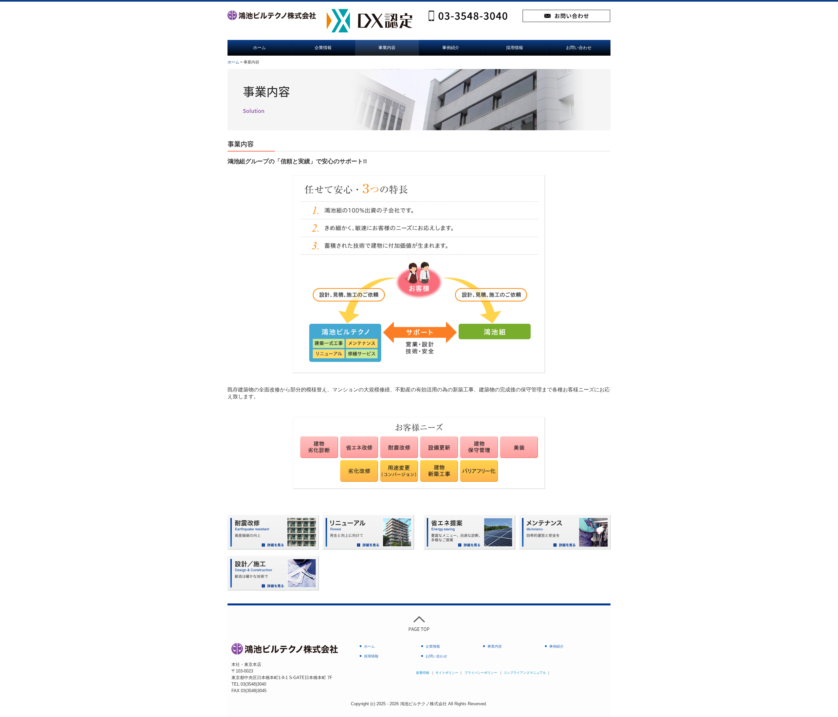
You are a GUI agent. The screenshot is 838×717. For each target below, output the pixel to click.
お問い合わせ (579, 47)
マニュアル (538, 672)
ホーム (259, 47)
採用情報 (514, 47)
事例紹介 (450, 47)
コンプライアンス (516, 672)
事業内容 (386, 47)
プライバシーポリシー (481, 672)
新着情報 (422, 672)
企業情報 (323, 47)
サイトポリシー (446, 672)
